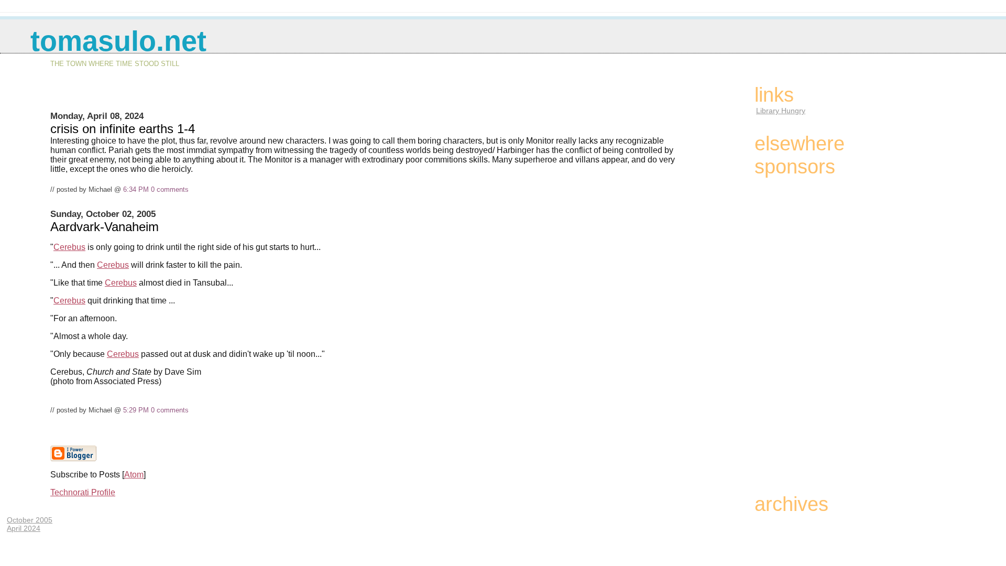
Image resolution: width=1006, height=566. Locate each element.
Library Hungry (780, 110)
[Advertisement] (367, 98)
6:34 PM (136, 189)
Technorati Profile (82, 492)
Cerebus (69, 247)
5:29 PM (136, 410)
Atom (134, 474)
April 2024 (23, 528)
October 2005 (29, 520)
